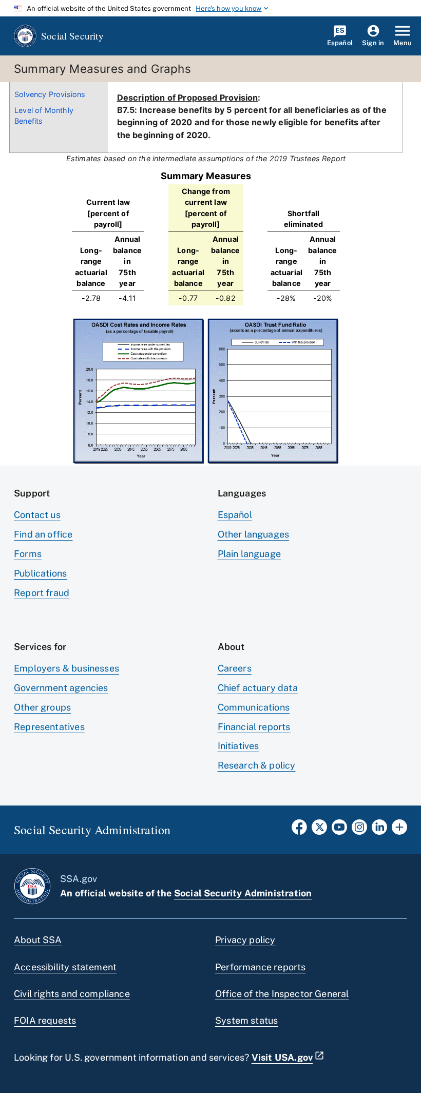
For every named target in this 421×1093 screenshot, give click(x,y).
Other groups (42, 707)
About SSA (38, 939)
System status (246, 1020)
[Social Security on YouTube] (339, 830)
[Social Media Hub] (399, 830)
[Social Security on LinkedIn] (379, 830)
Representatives (49, 726)
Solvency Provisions (49, 94)
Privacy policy (245, 939)
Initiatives (238, 745)
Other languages (254, 534)
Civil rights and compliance (72, 993)
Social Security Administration (243, 893)
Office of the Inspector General (282, 993)
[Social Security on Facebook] (299, 830)
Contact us (37, 514)
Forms (28, 553)
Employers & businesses (66, 668)
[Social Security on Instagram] (359, 830)
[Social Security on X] (319, 830)
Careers (235, 668)
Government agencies (61, 687)
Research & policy (257, 765)
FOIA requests (45, 1020)
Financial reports (254, 726)
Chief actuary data (258, 687)
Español (235, 514)
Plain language (249, 553)
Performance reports (260, 967)
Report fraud (41, 592)
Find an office (43, 534)
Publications (40, 573)
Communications (254, 707)
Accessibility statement (65, 967)
